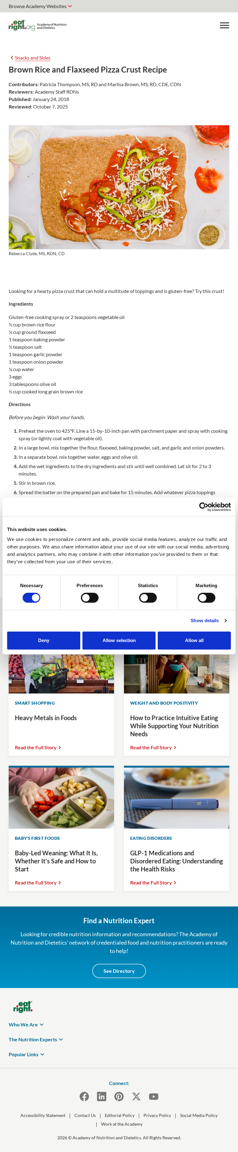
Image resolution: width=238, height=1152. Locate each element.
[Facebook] (84, 1096)
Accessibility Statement (42, 1115)
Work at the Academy (122, 1124)
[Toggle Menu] (224, 25)
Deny (43, 640)
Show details (205, 620)
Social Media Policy (199, 1115)
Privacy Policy (157, 1115)
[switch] (90, 598)
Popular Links (23, 1054)
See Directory (119, 971)
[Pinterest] (119, 1096)
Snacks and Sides (33, 57)
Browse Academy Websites (38, 6)
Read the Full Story (36, 747)
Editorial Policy (119, 1115)
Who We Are (23, 1024)
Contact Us (85, 1115)
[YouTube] (154, 1096)
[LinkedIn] (101, 1096)
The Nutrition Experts (33, 1039)
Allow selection (119, 640)
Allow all (194, 640)
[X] (136, 1096)
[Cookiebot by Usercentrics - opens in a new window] (204, 507)
